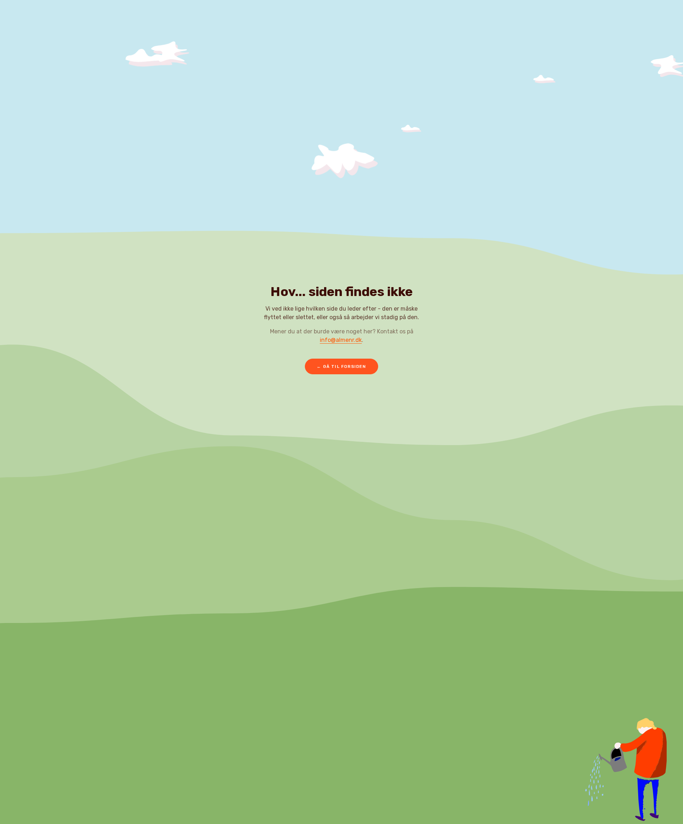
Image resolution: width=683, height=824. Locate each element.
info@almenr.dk (341, 340)
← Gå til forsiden (341, 366)
